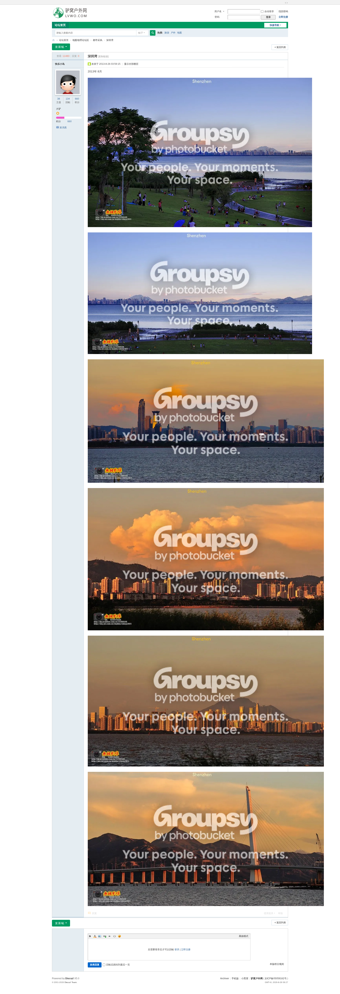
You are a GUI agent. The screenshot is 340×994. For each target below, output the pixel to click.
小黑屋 (244, 978)
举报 (280, 913)
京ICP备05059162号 (276, 978)
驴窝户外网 (257, 978)
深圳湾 (109, 40)
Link (105, 936)
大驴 (58, 108)
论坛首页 (60, 25)
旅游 (166, 32)
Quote (110, 936)
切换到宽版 (286, 3)
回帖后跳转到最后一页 (118, 964)
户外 (173, 32)
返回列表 (281, 47)
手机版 (235, 978)
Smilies (119, 936)
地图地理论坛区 (80, 40)
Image (100, 936)
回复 (94, 913)
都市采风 (97, 40)
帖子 (140, 32)
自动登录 (269, 11)
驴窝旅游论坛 (53, 40)
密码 (217, 17)
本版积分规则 (277, 964)
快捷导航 (274, 25)
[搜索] (152, 33)
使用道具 (268, 913)
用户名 (218, 11)
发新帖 (60, 46)
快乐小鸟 (60, 64)
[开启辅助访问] (283, 3)
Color (95, 936)
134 (68, 98)
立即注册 (283, 17)
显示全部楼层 (131, 64)
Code (114, 936)
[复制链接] (103, 56)
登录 (177, 949)
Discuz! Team (71, 982)
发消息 (63, 127)
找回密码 (283, 11)
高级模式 (243, 936)
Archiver (224, 978)
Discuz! (69, 978)
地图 (179, 32)
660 (77, 98)
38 (58, 98)
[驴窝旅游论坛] (70, 12)
